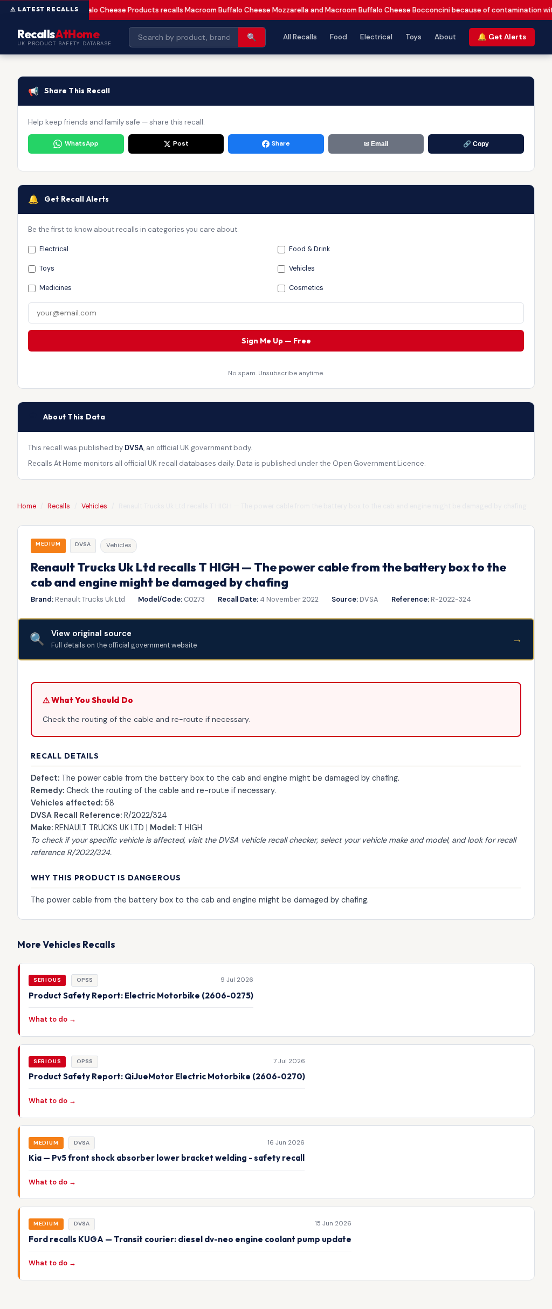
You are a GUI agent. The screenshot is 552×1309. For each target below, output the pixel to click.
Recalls (58, 506)
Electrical (376, 37)
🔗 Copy (476, 144)
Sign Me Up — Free (276, 341)
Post (181, 143)
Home (26, 506)
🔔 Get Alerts (502, 37)
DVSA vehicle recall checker (267, 840)
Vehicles (94, 506)
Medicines (55, 288)
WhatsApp (82, 143)
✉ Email (376, 144)
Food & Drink (309, 249)
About (445, 37)
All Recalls (300, 37)
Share (281, 143)
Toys (413, 37)
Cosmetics (306, 288)
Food (338, 37)
